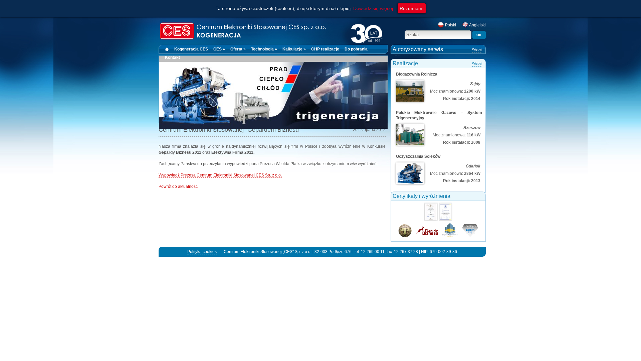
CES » (219, 49)
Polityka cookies (202, 251)
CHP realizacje (325, 49)
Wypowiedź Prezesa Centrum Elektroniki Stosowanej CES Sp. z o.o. (220, 175)
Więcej (477, 49)
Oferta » (238, 49)
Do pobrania (356, 49)
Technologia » (264, 49)
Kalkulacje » (294, 49)
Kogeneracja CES (191, 49)
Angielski (477, 25)
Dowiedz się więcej (373, 8)
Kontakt (172, 57)
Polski (450, 25)
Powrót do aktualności (179, 186)
